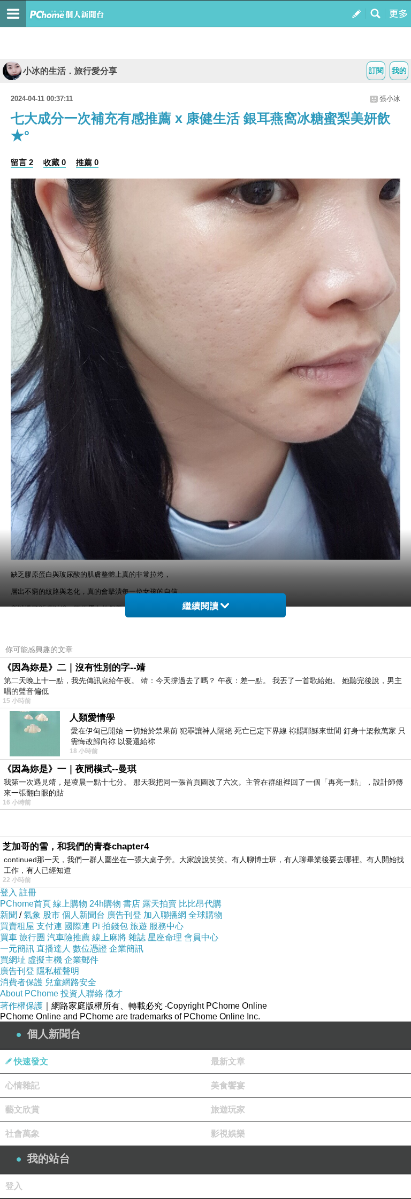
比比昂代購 (200, 903)
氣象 (32, 914)
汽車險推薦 (68, 937)
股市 (51, 914)
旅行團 (32, 937)
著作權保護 (21, 1005)
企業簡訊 (126, 948)
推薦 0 (87, 162)
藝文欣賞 (22, 1109)
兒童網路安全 (70, 982)
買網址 (13, 959)
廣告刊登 (124, 914)
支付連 (49, 926)
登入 (8, 892)
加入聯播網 (164, 914)
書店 (131, 903)
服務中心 (166, 926)
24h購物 (105, 903)
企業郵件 (81, 959)
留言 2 (22, 162)
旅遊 (138, 926)
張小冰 (389, 99)
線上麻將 (109, 937)
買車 (8, 937)
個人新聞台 (83, 914)
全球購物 (205, 914)
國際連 (77, 926)
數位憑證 (90, 948)
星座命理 (165, 937)
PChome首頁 (25, 903)
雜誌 (137, 937)
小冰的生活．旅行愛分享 (70, 70)
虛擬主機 (45, 959)
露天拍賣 (159, 903)
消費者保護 (21, 982)
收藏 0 (54, 162)
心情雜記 (22, 1085)
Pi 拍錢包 (110, 926)
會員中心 (201, 937)
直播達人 (53, 948)
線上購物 (70, 903)
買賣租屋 (17, 926)
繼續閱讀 (200, 605)
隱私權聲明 (57, 971)
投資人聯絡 (81, 993)
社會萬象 (22, 1133)
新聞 (8, 914)
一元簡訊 (17, 948)
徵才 (114, 993)
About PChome (29, 993)
